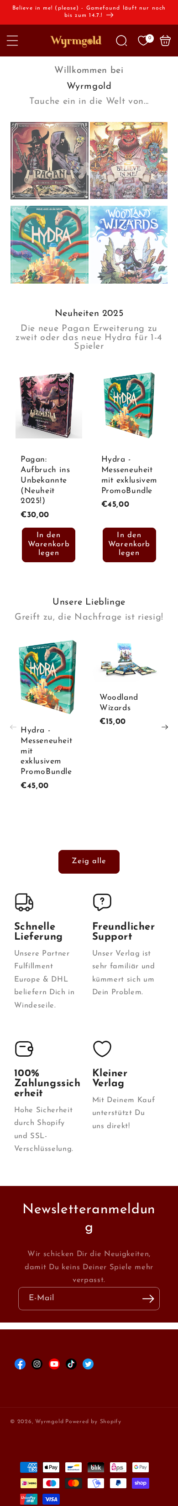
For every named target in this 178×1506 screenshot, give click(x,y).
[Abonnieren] (148, 1299)
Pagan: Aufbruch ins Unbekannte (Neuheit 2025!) (45, 480)
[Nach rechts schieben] (165, 727)
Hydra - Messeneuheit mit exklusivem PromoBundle (129, 475)
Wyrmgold (49, 1422)
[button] (12, 40)
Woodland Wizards (118, 703)
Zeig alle (89, 861)
